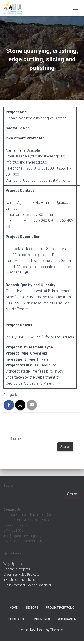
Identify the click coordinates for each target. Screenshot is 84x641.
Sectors (31, 607)
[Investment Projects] (14, 8)
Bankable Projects (17, 569)
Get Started (17, 619)
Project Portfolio (60, 607)
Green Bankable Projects (21, 574)
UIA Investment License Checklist (27, 585)
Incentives (42, 619)
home (14, 607)
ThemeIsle (57, 630)
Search (15, 439)
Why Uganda (13, 564)
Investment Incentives (19, 580)
